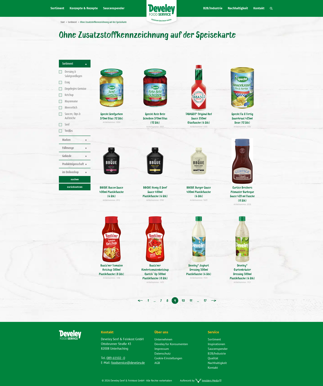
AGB (157, 363)
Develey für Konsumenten (171, 344)
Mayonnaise (71, 101)
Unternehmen (163, 339)
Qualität (213, 358)
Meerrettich (71, 108)
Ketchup (69, 95)
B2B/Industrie (217, 353)
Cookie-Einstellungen (168, 358)
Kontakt (213, 368)
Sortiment (214, 339)
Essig (67, 82)
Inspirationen (216, 344)
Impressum (161, 349)
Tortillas (69, 131)
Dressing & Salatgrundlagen (73, 74)
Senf (67, 124)
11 (191, 300)
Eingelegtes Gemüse (75, 89)
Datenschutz (162, 353)
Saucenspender (218, 349)
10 (183, 300)
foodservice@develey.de (128, 363)
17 (205, 300)
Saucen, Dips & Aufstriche (73, 116)
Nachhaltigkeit (217, 363)
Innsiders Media (210, 380)
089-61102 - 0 (115, 358)
